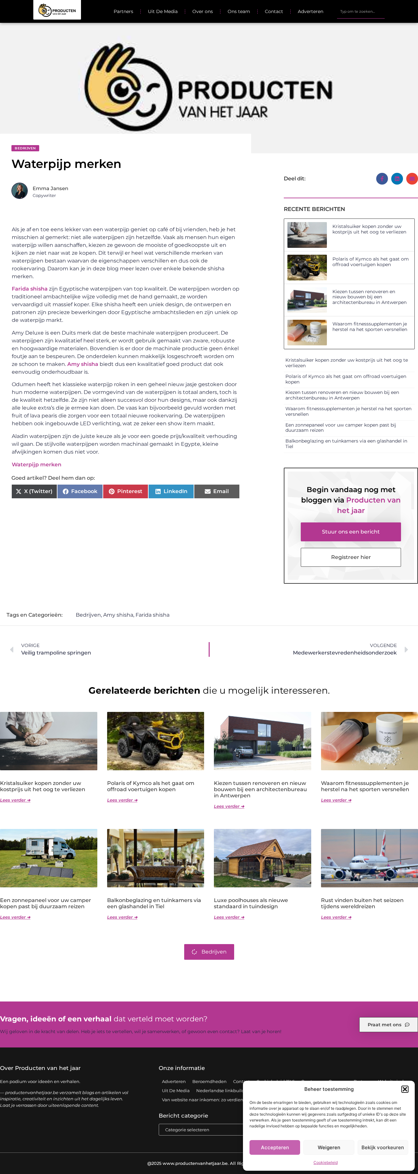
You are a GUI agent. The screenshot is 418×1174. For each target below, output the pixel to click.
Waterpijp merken (36, 464)
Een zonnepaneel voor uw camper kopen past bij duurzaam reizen (340, 427)
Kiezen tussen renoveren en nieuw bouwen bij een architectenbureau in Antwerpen (369, 297)
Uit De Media (163, 11)
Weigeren (329, 1147)
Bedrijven (25, 148)
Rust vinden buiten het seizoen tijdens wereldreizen (362, 903)
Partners (123, 11)
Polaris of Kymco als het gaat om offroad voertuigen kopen (370, 261)
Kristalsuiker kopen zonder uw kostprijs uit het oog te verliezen (369, 229)
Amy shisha (82, 364)
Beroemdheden (209, 1081)
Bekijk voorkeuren (383, 1147)
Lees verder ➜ (15, 800)
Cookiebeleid (326, 1162)
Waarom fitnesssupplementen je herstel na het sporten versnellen (369, 326)
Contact (274, 11)
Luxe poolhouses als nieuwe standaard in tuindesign (251, 903)
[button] (405, 1089)
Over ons (202, 11)
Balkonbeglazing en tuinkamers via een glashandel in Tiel (346, 443)
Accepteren (275, 1147)
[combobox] (360, 11)
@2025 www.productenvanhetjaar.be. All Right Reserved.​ (209, 1163)
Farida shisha (30, 289)
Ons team (239, 11)
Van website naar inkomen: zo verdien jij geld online (218, 1099)
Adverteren (310, 11)
